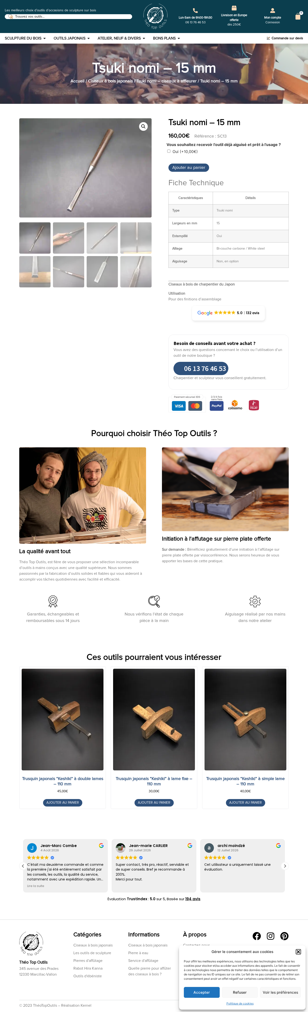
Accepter (201, 992)
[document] (154, 506)
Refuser (240, 992)
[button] (298, 951)
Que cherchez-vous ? (148, 519)
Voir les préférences (280, 992)
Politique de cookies (240, 1003)
